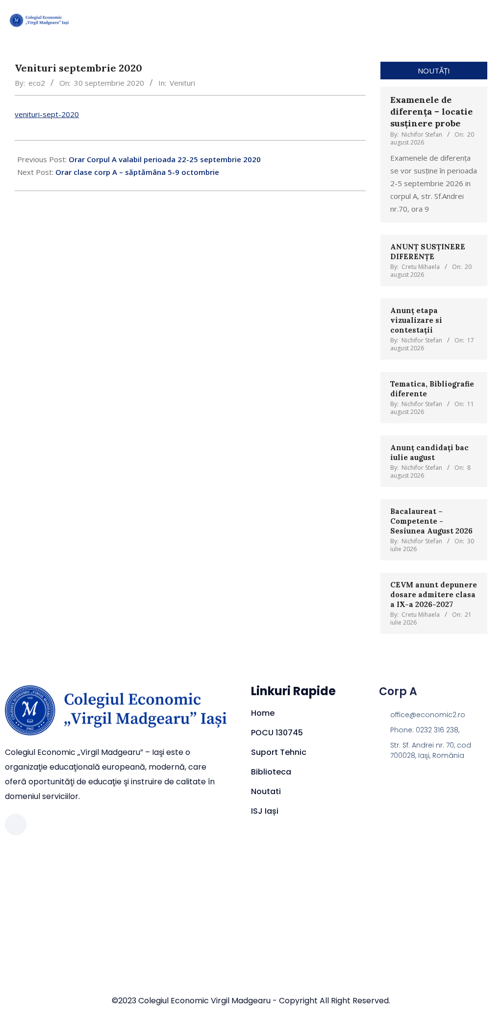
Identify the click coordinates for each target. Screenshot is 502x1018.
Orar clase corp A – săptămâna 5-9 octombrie (137, 172)
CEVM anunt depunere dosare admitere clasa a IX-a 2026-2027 (433, 594)
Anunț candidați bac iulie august (429, 452)
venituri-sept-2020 (47, 114)
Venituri (182, 83)
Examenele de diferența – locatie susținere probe (431, 111)
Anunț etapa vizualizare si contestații (416, 320)
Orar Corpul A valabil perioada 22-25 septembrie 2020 (165, 159)
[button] (456, 20)
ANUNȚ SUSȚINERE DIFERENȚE (427, 251)
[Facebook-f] (15, 824)
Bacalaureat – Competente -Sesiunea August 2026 (431, 521)
